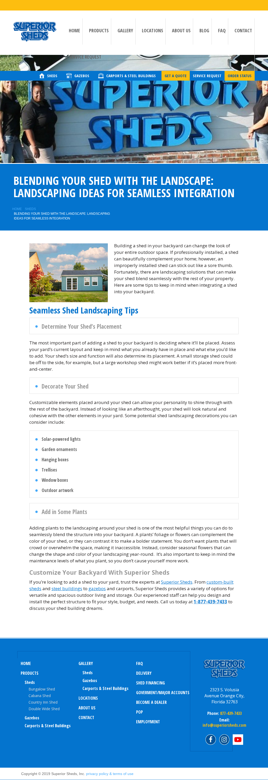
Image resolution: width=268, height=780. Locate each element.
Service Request (85, 57)
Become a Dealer (151, 702)
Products (99, 30)
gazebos (97, 588)
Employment (148, 722)
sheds (87, 673)
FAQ (222, 30)
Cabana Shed (40, 695)
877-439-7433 (230, 713)
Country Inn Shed (43, 702)
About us (181, 30)
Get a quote (176, 75)
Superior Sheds (176, 582)
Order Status (240, 75)
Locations (152, 30)
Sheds (30, 209)
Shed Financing (150, 683)
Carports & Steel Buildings (48, 726)
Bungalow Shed (42, 689)
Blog (204, 30)
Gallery (125, 30)
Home (74, 30)
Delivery (144, 673)
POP (139, 712)
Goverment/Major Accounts (162, 692)
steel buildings (67, 588)
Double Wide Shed (44, 708)
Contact (243, 30)
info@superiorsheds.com (224, 725)
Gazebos (32, 718)
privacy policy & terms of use (109, 774)
